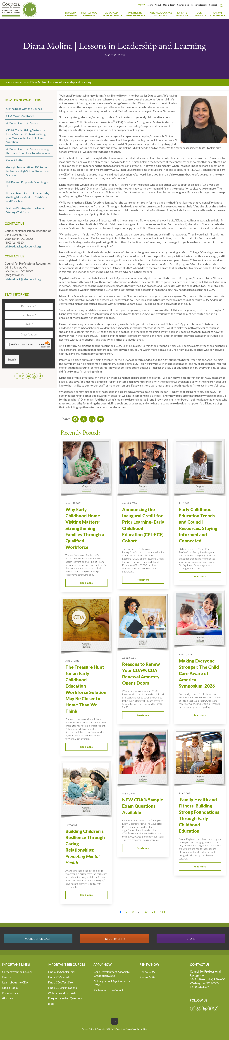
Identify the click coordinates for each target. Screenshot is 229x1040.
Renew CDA (147, 972)
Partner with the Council (109, 990)
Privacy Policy (88, 1029)
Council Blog (183, 5)
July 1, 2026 (184, 503)
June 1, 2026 (185, 793)
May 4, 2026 (71, 824)
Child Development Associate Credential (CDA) (112, 973)
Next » (163, 911)
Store (150, 5)
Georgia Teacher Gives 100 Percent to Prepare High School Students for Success (28, 171)
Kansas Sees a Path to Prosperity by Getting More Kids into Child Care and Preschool (27, 197)
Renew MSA (147, 977)
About (158, 5)
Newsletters (20, 82)
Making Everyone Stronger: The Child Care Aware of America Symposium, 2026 (199, 673)
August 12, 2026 (73, 503)
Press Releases (11, 993)
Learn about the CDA (15, 982)
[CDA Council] (19, 9)
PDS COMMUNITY (114, 938)
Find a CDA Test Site (60, 982)
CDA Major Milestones (20, 116)
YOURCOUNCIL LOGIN (38, 938)
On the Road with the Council (24, 108)
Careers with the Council (17, 972)
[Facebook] (74, 418)
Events (6, 977)
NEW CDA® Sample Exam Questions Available (142, 806)
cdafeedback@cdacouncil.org (23, 246)
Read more (86, 582)
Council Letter (15, 160)
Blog (51, 1003)
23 (146, 911)
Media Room (169, 5)
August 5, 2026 (129, 503)
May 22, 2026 (128, 793)
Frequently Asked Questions (65, 998)
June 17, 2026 (72, 660)
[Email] (99, 418)
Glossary (7, 998)
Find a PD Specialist (60, 977)
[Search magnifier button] (222, 5)
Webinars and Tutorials (62, 993)
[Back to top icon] (114, 1021)
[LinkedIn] (91, 418)
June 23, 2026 (185, 654)
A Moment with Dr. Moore (22, 123)
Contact (213, 5)
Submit (12, 359)
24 (153, 911)
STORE (191, 938)
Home (6, 82)
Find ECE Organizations (62, 987)
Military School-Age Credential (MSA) (112, 983)
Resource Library (199, 5)
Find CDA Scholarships (62, 972)
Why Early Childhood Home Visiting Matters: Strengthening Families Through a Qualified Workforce (84, 528)
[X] (82, 418)
